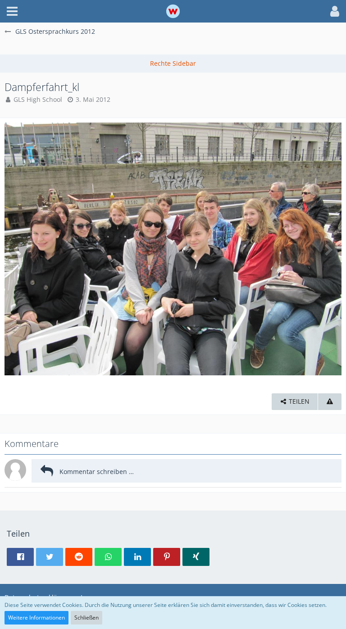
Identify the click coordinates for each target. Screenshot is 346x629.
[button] (12, 11)
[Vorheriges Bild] (18, 249)
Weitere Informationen (36, 617)
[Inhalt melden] (329, 401)
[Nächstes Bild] (328, 249)
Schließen (86, 617)
